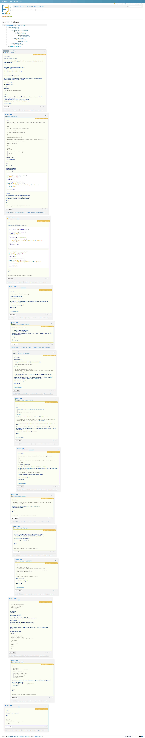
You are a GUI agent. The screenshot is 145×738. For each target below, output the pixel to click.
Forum (16, 1)
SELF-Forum (6, 50)
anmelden (21, 109)
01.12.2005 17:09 (17, 288)
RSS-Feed (33, 9)
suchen (39, 6)
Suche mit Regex (13, 51)
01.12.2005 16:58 (14, 707)
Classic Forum (38, 736)
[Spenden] (10, 16)
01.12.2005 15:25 (8, 52)
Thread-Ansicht (23, 9)
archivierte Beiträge (39, 9)
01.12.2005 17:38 (17, 662)
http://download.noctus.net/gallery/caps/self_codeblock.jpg (28, 362)
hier (51, 377)
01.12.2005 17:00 (13, 219)
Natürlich (16, 366)
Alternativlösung (29, 468)
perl (13, 52)
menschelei (23, 288)
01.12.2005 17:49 (19, 528)
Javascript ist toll (15, 340)
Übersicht (22, 6)
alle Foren (9, 109)
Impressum (21, 736)
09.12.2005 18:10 (21, 353)
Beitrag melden (7, 106)
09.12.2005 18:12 (23, 561)
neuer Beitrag (16, 6)
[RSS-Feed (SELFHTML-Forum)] (6, 16)
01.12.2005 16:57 (11, 116)
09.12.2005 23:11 (24, 400)
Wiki (11, 1)
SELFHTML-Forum (16, 9)
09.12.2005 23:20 (25, 450)
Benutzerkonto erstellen (29, 109)
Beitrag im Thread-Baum (38, 109)
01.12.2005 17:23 (14, 600)
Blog (21, 1)
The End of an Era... (14, 311)
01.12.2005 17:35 (17, 496)
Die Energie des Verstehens (12, 736)
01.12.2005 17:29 (20, 324)
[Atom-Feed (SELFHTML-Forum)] (3, 16)
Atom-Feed (29, 9)
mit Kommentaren (37, 378)
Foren (26, 6)
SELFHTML (5, 1)
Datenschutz (27, 736)
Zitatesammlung (33, 6)
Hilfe (43, 6)
